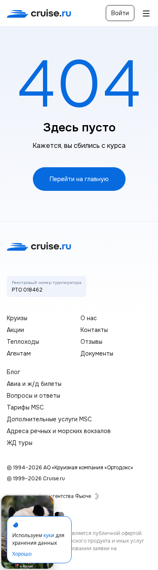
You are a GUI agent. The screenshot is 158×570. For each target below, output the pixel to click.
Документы (96, 353)
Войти (120, 13)
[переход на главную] (39, 13)
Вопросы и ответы (33, 395)
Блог (13, 372)
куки (48, 535)
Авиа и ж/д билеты (34, 384)
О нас (88, 318)
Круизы (17, 318)
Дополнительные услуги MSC (49, 419)
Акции (15, 330)
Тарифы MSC (25, 407)
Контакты (94, 330)
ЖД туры (19, 443)
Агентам (19, 353)
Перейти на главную (79, 179)
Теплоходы (23, 341)
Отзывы (91, 341)
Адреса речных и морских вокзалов (59, 431)
